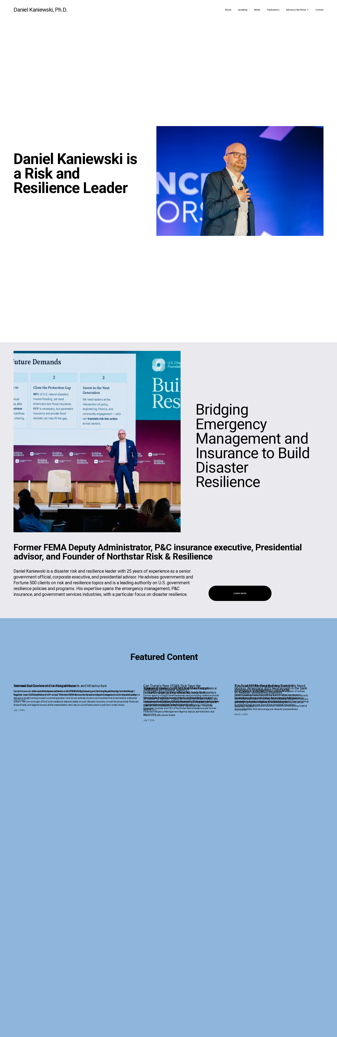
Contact (319, 9)
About (228, 9)
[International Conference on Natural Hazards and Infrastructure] (78, 679)
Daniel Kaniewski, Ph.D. (41, 9)
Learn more (239, 593)
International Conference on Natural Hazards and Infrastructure (60, 686)
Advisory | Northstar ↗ (297, 9)
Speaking (242, 9)
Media (257, 9)
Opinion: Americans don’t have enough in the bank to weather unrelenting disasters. (270, 690)
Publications (273, 9)
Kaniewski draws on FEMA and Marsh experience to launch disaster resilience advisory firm (180, 690)
